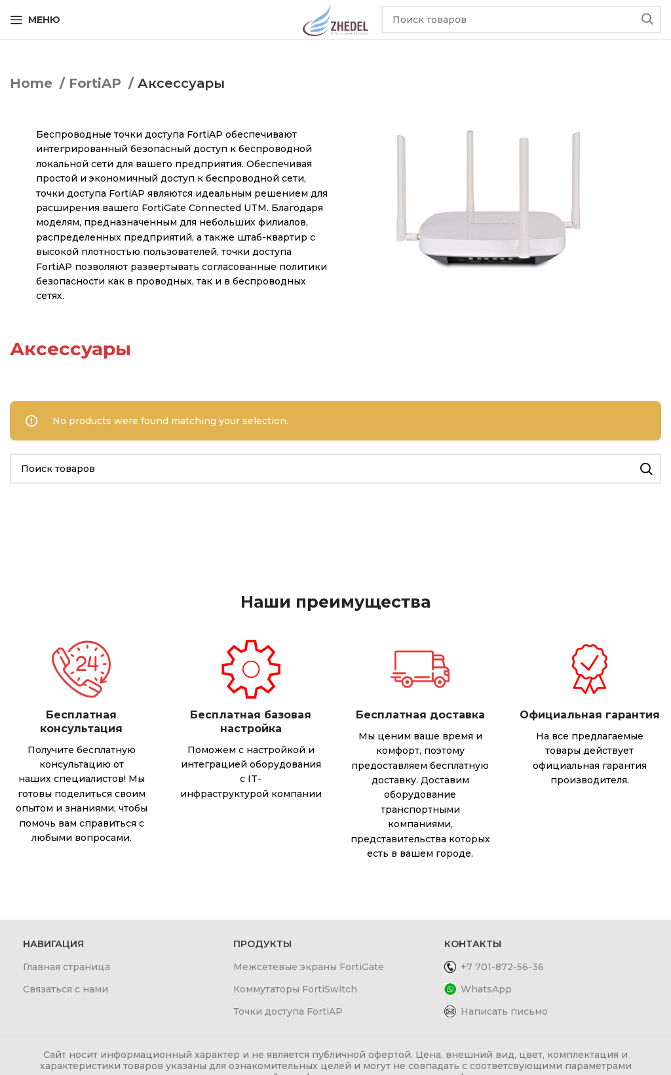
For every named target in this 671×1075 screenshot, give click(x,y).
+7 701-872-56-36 (502, 967)
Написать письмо (504, 1011)
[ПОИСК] (647, 19)
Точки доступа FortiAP (288, 1011)
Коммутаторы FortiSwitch (295, 989)
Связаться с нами (65, 989)
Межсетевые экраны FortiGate (308, 967)
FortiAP (97, 83)
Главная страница (66, 967)
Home (33, 83)
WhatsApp (486, 989)
